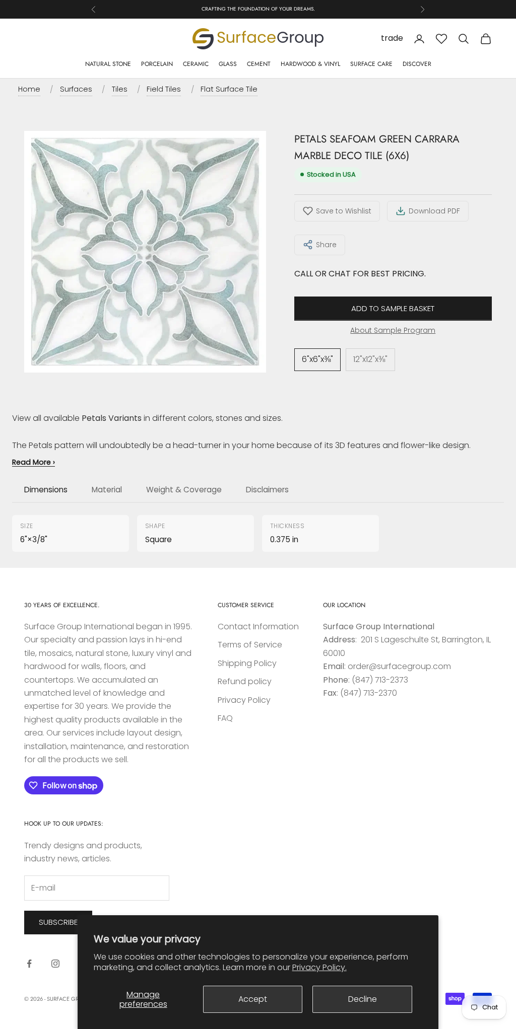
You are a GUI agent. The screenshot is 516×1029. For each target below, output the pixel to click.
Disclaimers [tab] (267, 489)
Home (29, 89)
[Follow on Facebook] (29, 964)
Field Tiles (164, 89)
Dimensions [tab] (46, 489)
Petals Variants (112, 418)
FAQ (225, 718)
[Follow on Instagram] (55, 964)
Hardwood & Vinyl (310, 63)
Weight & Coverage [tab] (184, 489)
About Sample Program (392, 330)
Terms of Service (250, 644)
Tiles (119, 89)
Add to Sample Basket (392, 308)
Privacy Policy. (319, 967)
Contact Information (258, 626)
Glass (228, 63)
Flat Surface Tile (229, 89)
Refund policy (245, 681)
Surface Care (371, 63)
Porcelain (157, 63)
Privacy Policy (244, 700)
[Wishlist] (441, 39)
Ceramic (196, 63)
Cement (259, 63)
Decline (362, 999)
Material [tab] (107, 489)
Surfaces (76, 89)
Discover (417, 63)
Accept (252, 999)
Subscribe (58, 922)
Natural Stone (108, 63)
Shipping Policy (247, 663)
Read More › (33, 462)
